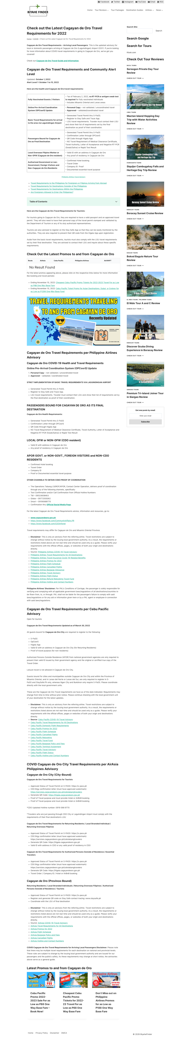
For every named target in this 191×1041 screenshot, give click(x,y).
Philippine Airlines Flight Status (44, 576)
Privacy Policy (42, 1033)
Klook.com (131, 52)
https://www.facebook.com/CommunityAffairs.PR (52, 521)
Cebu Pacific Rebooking (41, 737)
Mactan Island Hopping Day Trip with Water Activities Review (143, 120)
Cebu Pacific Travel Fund (42, 740)
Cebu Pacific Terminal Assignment (46, 747)
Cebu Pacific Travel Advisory (43, 750)
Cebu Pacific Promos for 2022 (44, 728)
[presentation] (41, 980)
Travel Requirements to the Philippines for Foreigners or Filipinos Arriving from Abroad (69, 183)
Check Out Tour (135, 78)
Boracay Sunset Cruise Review (145, 213)
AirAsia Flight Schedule (41, 932)
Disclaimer (54, 1033)
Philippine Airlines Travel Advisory (73, 177)
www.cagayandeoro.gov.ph (43, 518)
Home (90, 10)
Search (159, 31)
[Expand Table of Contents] (116, 201)
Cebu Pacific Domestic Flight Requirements (50, 726)
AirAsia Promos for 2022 (41, 929)
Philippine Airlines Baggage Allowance (47, 570)
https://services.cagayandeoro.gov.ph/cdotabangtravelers (56, 792)
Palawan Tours (145, 299)
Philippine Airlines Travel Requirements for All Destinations (56, 555)
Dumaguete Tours (134, 163)
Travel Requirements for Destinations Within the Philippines (57, 189)
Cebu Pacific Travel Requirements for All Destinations (54, 722)
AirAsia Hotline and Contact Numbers (47, 941)
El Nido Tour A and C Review (143, 303)
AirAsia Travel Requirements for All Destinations (52, 926)
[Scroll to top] (185, 1021)
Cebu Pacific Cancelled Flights (44, 734)
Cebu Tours (131, 112)
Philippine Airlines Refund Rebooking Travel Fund (52, 579)
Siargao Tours (133, 389)
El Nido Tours (132, 299)
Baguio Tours (132, 253)
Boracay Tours (133, 209)
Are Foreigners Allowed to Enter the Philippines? (52, 192)
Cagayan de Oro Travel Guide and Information (57, 61)
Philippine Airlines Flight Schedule (45, 564)
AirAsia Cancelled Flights (42, 938)
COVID (35, 39)
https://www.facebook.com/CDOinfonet (48, 524)
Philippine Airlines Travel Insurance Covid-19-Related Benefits (58, 558)
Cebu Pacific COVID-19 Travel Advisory (55, 719)
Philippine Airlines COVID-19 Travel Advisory (57, 552)
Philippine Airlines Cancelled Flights (46, 567)
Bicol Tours (132, 65)
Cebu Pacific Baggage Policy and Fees (48, 744)
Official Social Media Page (59, 505)
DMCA (64, 1033)
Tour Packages (117, 10)
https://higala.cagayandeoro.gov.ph (64, 795)
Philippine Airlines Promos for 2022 (46, 561)
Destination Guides (134, 10)
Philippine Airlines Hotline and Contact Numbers (52, 582)
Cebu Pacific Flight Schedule (43, 731)
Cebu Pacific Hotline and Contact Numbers (50, 755)
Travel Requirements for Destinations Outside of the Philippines (59, 186)
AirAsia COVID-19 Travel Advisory (53, 923)
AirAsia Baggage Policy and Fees (45, 935)
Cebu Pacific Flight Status (42, 753)
